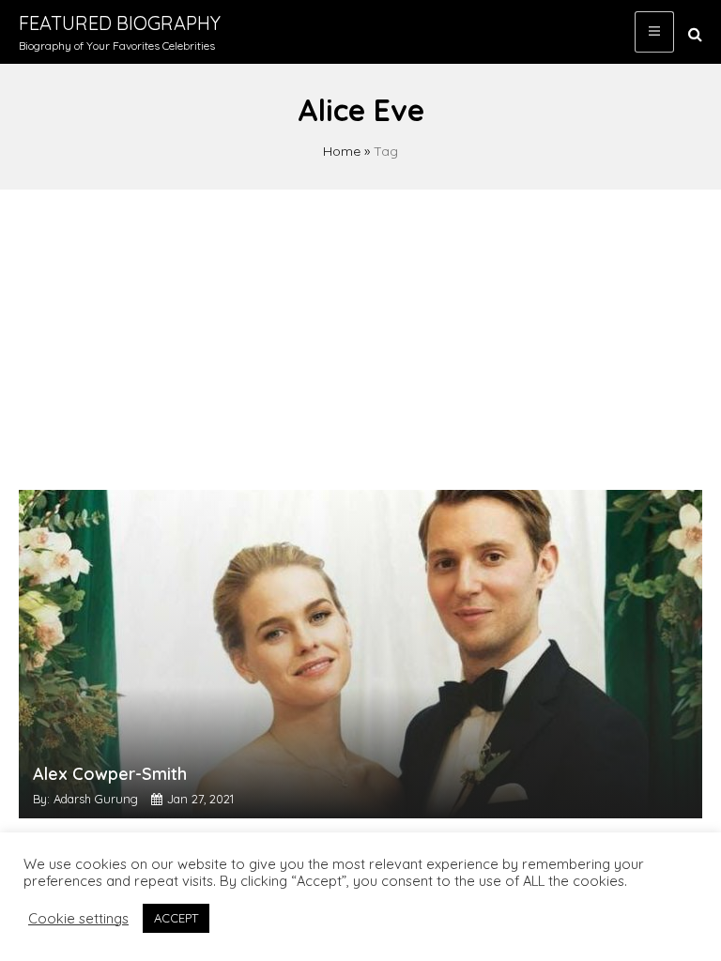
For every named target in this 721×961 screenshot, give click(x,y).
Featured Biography (120, 23)
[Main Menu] (654, 32)
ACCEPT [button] (176, 917)
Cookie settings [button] (78, 918)
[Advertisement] (360, 330)
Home (341, 151)
